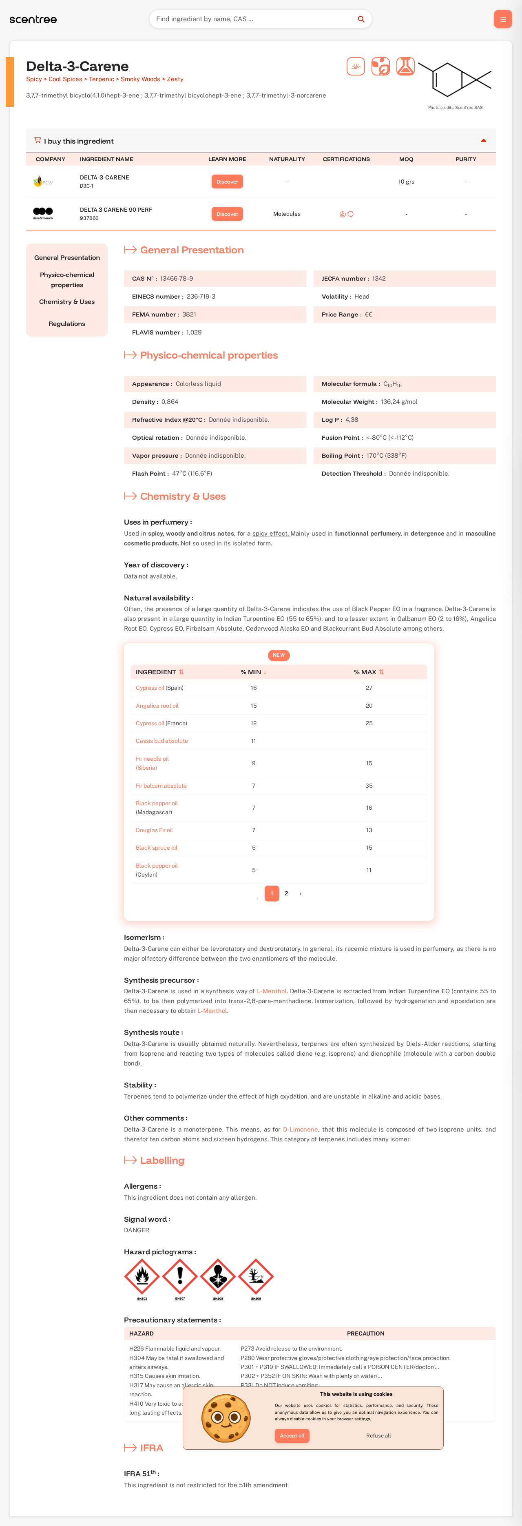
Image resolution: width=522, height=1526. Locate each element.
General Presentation (67, 257)
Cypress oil (150, 687)
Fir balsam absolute (161, 785)
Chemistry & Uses (67, 301)
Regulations (67, 323)
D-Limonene (300, 1129)
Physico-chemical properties (67, 279)
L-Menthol (272, 991)
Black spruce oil (156, 847)
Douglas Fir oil (154, 830)
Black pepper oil (157, 803)
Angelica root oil (157, 705)
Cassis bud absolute (162, 741)
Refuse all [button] (378, 1436)
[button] (292, 1436)
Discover (227, 181)
